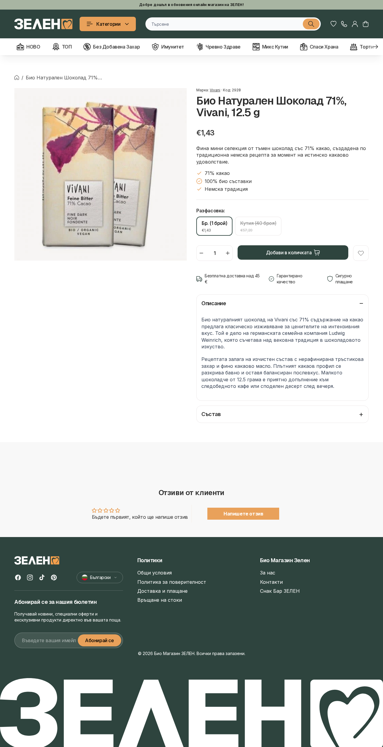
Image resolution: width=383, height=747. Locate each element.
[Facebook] (18, 577)
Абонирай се (99, 640)
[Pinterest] (53, 577)
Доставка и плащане (162, 591)
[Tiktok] (41, 577)
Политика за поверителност (171, 582)
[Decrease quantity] (201, 253)
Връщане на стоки (159, 600)
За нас (267, 573)
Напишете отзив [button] (243, 514)
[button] (366, 24)
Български (100, 577)
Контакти (271, 582)
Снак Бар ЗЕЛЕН (280, 591)
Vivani (215, 90)
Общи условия (154, 573)
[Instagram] (30, 577)
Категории (108, 24)
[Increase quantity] (227, 253)
